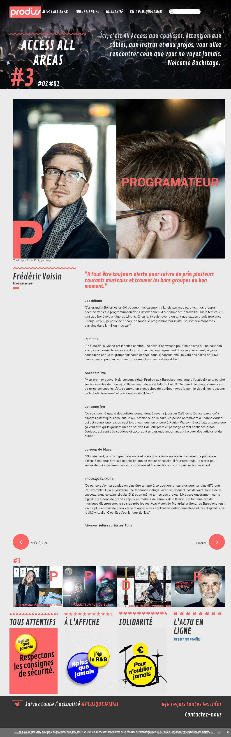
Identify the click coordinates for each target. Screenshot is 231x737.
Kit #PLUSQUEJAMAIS (146, 11)
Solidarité (114, 11)
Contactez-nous (203, 714)
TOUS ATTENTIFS (87, 11)
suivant (202, 543)
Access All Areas (55, 11)
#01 (54, 84)
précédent (39, 543)
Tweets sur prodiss (187, 639)
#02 (42, 84)
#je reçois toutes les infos (191, 704)
